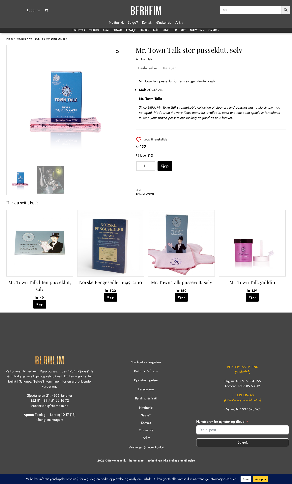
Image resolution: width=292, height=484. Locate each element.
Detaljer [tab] (169, 68)
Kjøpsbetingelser (146, 380)
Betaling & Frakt (146, 398)
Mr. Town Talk (144, 59)
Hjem (9, 39)
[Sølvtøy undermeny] (203, 30)
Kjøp (165, 166)
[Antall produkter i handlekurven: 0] (46, 10)
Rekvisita (21, 39)
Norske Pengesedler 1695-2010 (110, 282)
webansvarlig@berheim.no (49, 405)
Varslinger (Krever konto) (146, 447)
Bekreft (243, 442)
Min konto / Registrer (146, 362)
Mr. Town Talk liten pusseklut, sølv (39, 285)
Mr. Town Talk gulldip (252, 282)
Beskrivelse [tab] (147, 68)
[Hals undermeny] (148, 30)
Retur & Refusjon (146, 371)
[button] (117, 52)
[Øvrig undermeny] (218, 30)
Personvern (146, 389)
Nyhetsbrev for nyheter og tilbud (220, 421)
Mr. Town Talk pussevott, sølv (181, 282)
